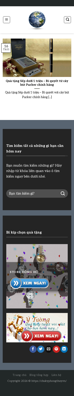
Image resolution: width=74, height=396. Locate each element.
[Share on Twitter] (40, 349)
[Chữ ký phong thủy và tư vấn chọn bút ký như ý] (37, 20)
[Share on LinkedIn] (64, 349)
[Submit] (63, 193)
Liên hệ (56, 375)
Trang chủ (20, 375)
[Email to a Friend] (48, 349)
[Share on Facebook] (33, 349)
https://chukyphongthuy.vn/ (49, 381)
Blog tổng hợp (38, 375)
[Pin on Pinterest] (56, 349)
